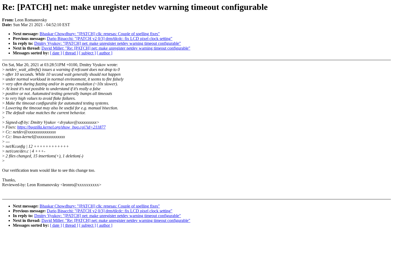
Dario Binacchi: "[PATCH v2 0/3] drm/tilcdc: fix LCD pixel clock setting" (109, 38)
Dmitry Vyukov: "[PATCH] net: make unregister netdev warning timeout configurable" (107, 43)
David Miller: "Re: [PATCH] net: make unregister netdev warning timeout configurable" (115, 48)
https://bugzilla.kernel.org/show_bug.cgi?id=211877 (61, 127)
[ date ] (56, 53)
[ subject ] (87, 53)
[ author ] (104, 53)
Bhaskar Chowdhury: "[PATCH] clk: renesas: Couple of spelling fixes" (100, 33)
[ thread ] (70, 53)
